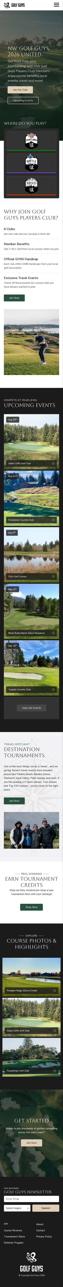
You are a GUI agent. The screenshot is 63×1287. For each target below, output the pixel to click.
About (39, 1224)
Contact (40, 1230)
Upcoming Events (23, 100)
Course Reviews (13, 1230)
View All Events (31, 708)
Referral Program (13, 1243)
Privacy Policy (44, 1236)
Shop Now (31, 907)
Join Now (14, 298)
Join (6, 1223)
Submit (46, 1208)
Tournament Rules (14, 1236)
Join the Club (20, 90)
